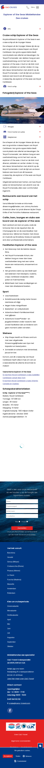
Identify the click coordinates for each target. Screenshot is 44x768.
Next (42, 107)
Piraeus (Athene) (13, 571)
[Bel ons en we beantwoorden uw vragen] (27, 8)
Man (16, 522)
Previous (1, 107)
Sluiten (18, 756)
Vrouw (23, 522)
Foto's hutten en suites (16, 132)
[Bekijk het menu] (36, 7)
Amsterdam (11, 588)
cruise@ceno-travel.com (19, 703)
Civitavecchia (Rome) (15, 566)
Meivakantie (11, 611)
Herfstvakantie (12, 615)
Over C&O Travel (20, 734)
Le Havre (10, 575)
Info (9, 29)
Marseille (10, 584)
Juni (8, 628)
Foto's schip (12, 86)
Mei (8, 624)
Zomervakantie (13, 606)
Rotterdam (11, 593)
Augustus (10, 637)
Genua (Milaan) (13, 562)
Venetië (10, 557)
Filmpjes (11, 127)
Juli (8, 633)
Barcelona (11, 553)
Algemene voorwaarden (20, 741)
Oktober (10, 646)
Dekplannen (12, 137)
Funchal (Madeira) (14, 580)
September (11, 642)
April (9, 619)
